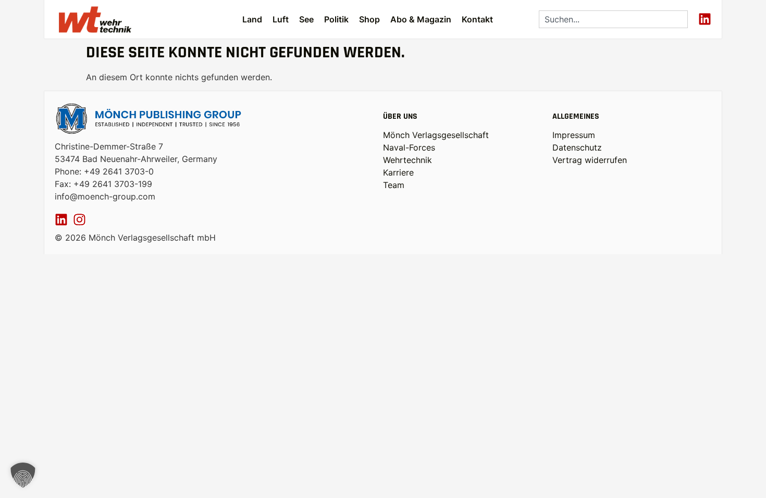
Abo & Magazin (420, 19)
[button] (23, 475)
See (306, 19)
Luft (281, 19)
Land (252, 19)
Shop (369, 19)
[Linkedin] (704, 19)
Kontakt (477, 19)
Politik (336, 19)
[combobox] (613, 19)
